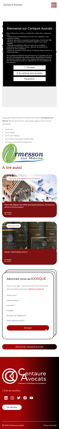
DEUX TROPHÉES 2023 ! (16, 252)
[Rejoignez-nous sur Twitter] (19, 398)
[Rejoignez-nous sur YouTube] (32, 398)
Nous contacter (50, 425)
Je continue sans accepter (30, 73)
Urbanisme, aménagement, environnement (24, 178)
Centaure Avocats (12, 4)
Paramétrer (29, 79)
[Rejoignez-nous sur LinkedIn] (6, 398)
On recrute (12, 407)
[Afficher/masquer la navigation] (52, 5)
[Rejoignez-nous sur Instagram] (13, 398)
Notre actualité (13, 226)
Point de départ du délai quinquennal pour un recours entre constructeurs (29, 206)
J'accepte (30, 67)
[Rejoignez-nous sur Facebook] (25, 398)
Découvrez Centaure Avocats (29, 347)
